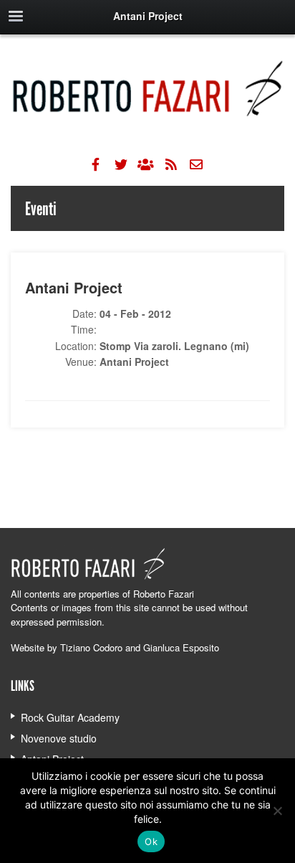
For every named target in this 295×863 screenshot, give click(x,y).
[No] (277, 810)
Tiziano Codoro (91, 647)
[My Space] (146, 164)
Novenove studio (59, 738)
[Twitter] (121, 164)
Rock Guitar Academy (70, 717)
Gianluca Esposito (181, 647)
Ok (151, 841)
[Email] (196, 164)
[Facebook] (96, 164)
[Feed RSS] (171, 164)
